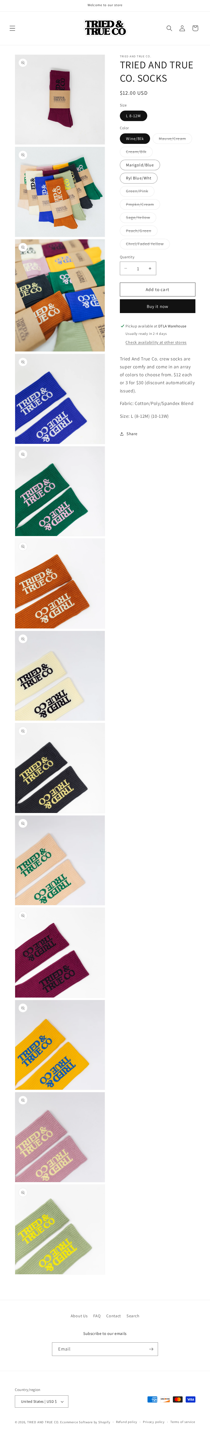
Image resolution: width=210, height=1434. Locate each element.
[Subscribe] (151, 1349)
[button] (12, 28)
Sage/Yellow (141, 219)
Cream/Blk (139, 153)
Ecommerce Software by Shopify (85, 1422)
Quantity (127, 256)
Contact (113, 1316)
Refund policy (126, 1422)
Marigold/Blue (140, 165)
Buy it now (158, 306)
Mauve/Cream (175, 140)
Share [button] (132, 433)
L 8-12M (133, 116)
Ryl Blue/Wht (139, 178)
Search (133, 1316)
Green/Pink (140, 192)
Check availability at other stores (155, 342)
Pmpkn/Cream (143, 205)
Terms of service (182, 1422)
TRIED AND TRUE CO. (43, 1422)
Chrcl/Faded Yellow (148, 245)
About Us (79, 1316)
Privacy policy (153, 1422)
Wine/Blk (135, 138)
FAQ (97, 1316)
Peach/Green (142, 232)
